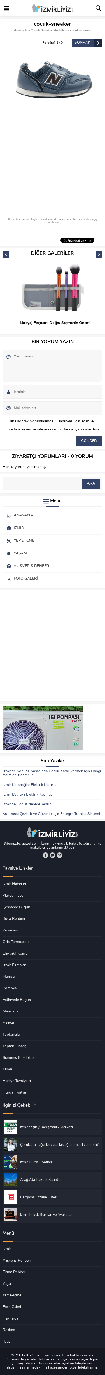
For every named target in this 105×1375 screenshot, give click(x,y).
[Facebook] (45, 855)
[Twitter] (52, 855)
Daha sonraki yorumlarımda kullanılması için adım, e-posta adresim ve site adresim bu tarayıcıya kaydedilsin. (54, 425)
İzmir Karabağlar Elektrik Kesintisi (30, 785)
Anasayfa (20, 30)
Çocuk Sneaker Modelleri (49, 30)
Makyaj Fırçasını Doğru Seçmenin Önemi (55, 323)
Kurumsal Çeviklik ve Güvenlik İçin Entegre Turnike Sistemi (51, 814)
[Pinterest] (59, 855)
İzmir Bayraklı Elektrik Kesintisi (28, 795)
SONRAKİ (83, 43)
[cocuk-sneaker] (52, 79)
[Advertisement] (52, 162)
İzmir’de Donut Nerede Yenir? (27, 804)
